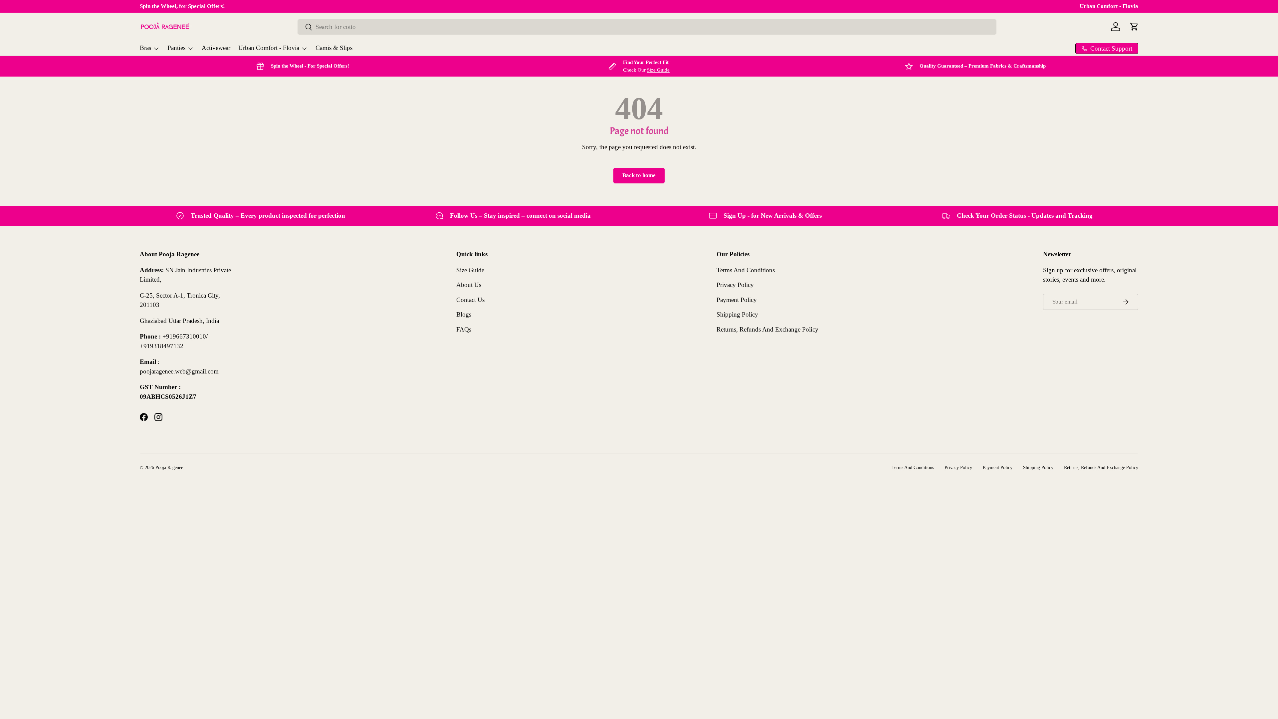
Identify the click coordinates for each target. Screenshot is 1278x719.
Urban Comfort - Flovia (1109, 6)
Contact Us (470, 299)
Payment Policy (737, 299)
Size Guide (658, 70)
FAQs (463, 329)
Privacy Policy (735, 284)
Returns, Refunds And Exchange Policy (767, 329)
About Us (468, 284)
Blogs (463, 314)
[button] (1134, 26)
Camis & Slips (334, 47)
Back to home (639, 175)
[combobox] (647, 27)
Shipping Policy (737, 314)
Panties (176, 47)
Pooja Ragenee (169, 467)
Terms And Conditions (746, 270)
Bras (145, 47)
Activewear (216, 47)
